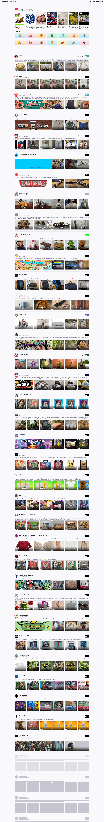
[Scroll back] (15, 19)
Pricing (16, 1)
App (89, 1)
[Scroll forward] (89, 19)
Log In (94, 1)
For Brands (12, 1)
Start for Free (99, 1)
